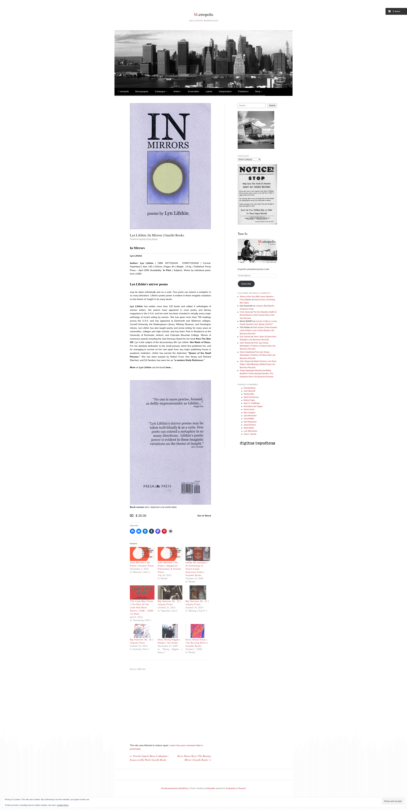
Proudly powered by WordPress (174, 788)
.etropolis (203, 14)
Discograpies (141, 91)
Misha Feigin (249, 400)
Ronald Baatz (249, 388)
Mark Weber (249, 428)
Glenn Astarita (246, 352)
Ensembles (193, 91)
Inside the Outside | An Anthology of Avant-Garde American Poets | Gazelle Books (196, 569)
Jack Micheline (250, 416)
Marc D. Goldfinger (252, 403)
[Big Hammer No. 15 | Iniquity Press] (142, 631)
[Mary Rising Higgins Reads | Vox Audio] (170, 631)
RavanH (242, 788)
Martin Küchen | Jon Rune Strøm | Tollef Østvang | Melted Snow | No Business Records (258, 364)
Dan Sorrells (245, 337)
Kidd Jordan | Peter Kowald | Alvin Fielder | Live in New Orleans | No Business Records (258, 330)
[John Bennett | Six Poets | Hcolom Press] (142, 554)
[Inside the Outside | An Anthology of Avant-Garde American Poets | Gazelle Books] (198, 554)
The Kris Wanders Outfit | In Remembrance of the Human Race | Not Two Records (258, 315)
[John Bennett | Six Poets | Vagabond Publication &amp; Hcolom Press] (170, 554)
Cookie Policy (63, 805)
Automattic (210, 788)
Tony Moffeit (249, 419)
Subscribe (246, 284)
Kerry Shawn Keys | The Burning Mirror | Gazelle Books (197, 642)
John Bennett (249, 391)
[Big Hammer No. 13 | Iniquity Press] (170, 592)
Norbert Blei (249, 394)
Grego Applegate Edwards (251, 370)
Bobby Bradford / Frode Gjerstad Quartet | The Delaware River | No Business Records (256, 373)
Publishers (243, 91)
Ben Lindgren (249, 413)
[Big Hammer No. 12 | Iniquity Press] (198, 592)
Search (272, 105)
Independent (225, 91)
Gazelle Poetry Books (148, 239)
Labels (209, 91)
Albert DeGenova (251, 397)
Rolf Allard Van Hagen (253, 406)
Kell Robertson (250, 422)
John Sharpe (245, 343)
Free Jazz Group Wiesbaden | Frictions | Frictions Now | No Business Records (258, 346)
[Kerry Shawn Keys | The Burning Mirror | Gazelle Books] (198, 631)
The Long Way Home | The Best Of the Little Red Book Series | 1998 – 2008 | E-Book (141, 607)
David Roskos (250, 425)
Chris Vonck (245, 312)
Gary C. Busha (250, 434)
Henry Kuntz (249, 409)
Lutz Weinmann (250, 431)
